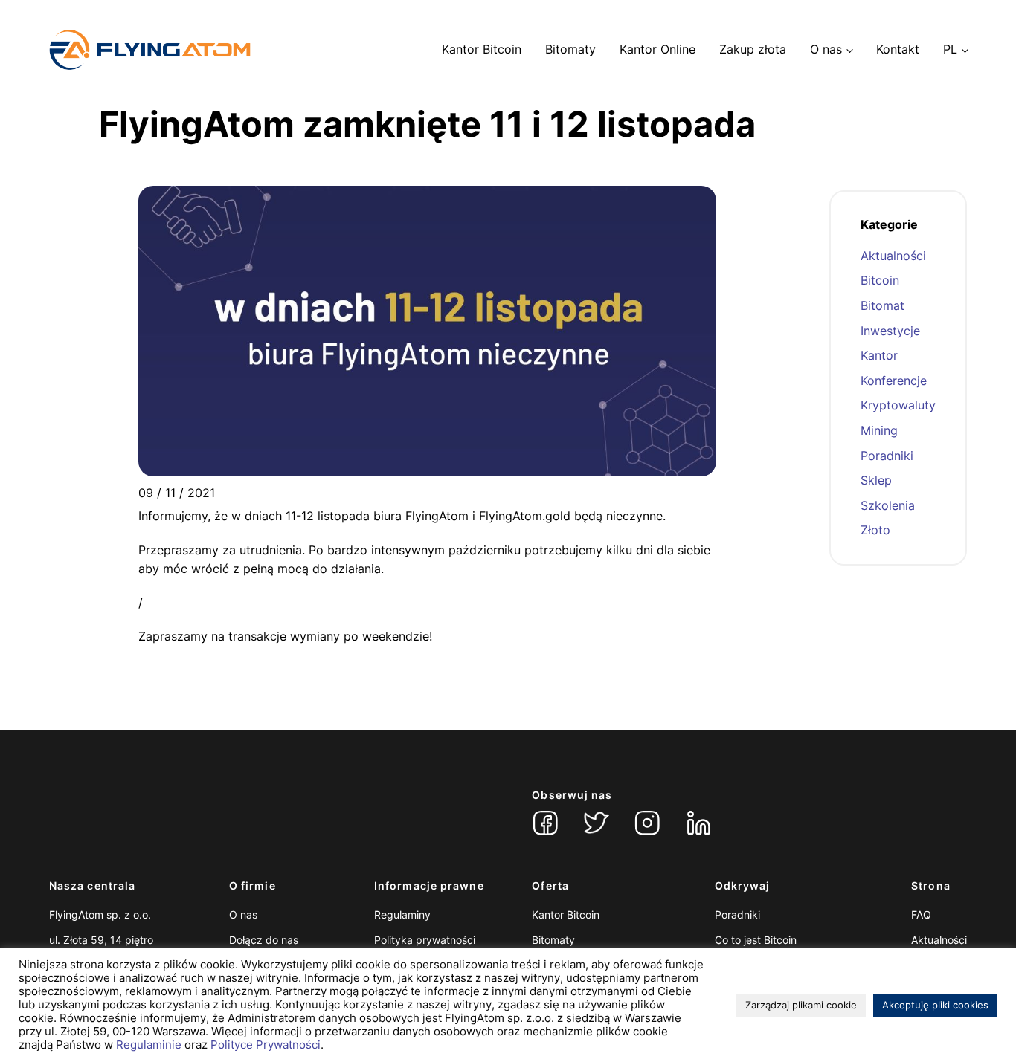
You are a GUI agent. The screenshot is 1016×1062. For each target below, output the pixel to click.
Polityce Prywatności (265, 1045)
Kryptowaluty (898, 405)
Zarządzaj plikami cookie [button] (801, 1005)
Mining (879, 430)
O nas (826, 49)
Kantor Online (657, 49)
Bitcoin (880, 280)
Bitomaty (570, 49)
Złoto (875, 529)
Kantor (879, 355)
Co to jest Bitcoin (756, 939)
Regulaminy (402, 914)
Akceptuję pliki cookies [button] (935, 1005)
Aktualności (893, 255)
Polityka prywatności (424, 939)
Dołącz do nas (263, 939)
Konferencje (894, 380)
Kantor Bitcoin (481, 49)
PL (950, 49)
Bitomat (882, 305)
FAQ (921, 914)
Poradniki (887, 455)
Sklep (876, 480)
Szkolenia (888, 505)
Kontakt (897, 49)
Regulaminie (148, 1045)
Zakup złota (752, 49)
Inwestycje (890, 330)
